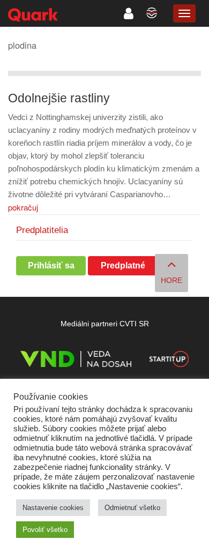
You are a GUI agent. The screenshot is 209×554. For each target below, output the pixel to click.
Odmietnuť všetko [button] (132, 508)
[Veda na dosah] (75, 361)
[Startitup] (169, 361)
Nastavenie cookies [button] (53, 508)
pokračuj (23, 207)
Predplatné (123, 265)
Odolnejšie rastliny (59, 98)
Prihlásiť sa (51, 265)
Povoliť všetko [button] (45, 530)
